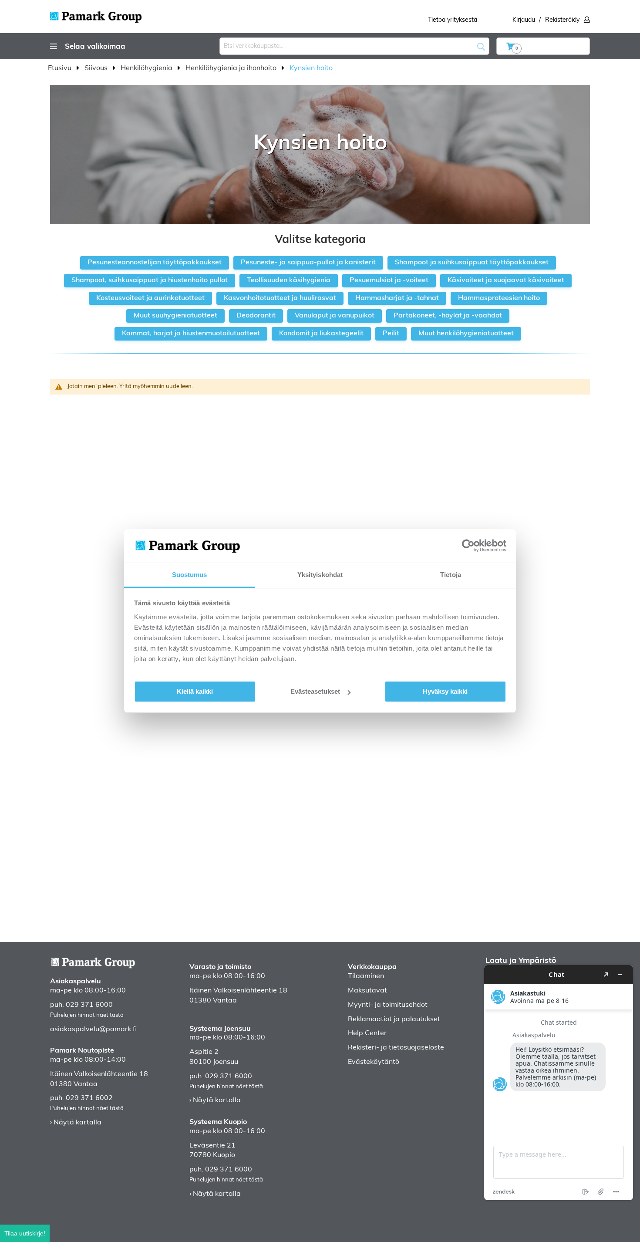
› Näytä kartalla (75, 1122)
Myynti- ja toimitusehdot (388, 1005)
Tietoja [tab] (450, 574)
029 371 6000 (89, 1005)
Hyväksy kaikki (445, 691)
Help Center (367, 1033)
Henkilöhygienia (147, 68)
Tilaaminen (366, 976)
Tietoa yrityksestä (452, 20)
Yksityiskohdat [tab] (320, 574)
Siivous (96, 68)
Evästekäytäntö (373, 1062)
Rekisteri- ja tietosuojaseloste (396, 1047)
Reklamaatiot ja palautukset (394, 1019)
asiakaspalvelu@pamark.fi (93, 1029)
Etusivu (60, 68)
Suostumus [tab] (189, 574)
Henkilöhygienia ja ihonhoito (231, 68)
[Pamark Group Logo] (95, 14)
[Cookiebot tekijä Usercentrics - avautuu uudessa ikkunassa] (468, 545)
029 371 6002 (89, 1098)
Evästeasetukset (315, 691)
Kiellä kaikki (195, 691)
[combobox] (354, 46)
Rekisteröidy (562, 20)
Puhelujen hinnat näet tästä (87, 1015)
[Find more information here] (558, 1082)
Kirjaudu (523, 20)
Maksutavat (367, 990)
